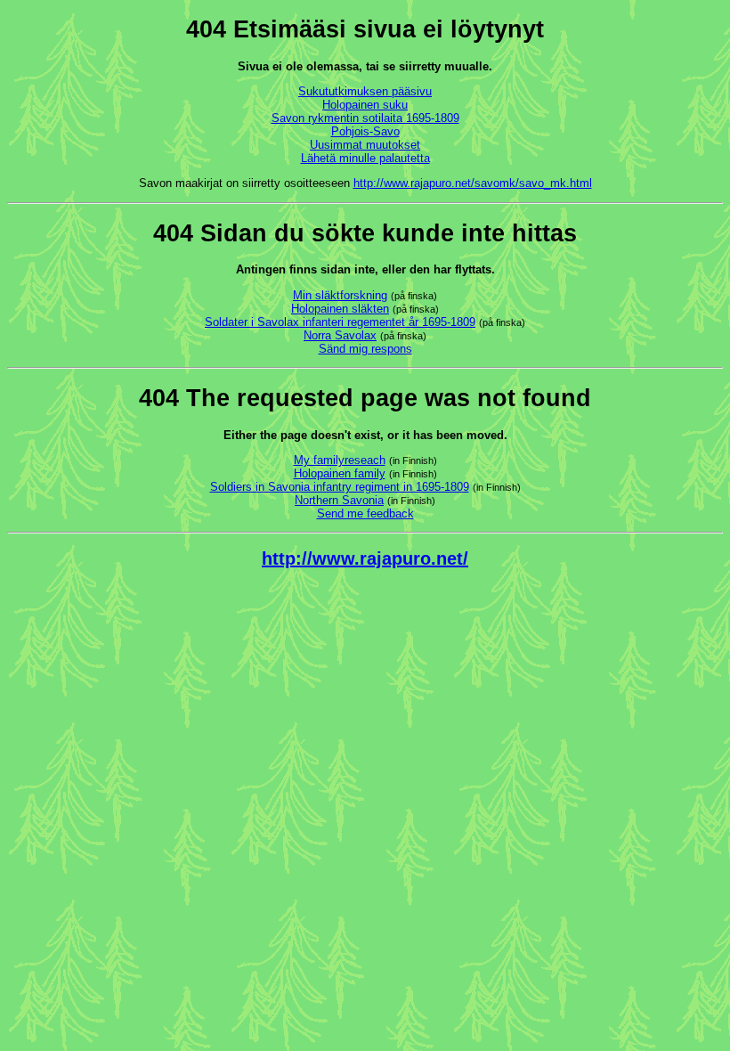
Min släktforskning (340, 295)
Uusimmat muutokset (365, 144)
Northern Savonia (339, 500)
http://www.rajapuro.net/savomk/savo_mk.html (472, 183)
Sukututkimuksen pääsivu (365, 91)
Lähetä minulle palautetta (365, 158)
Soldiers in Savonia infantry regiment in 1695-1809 (339, 486)
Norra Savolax (340, 335)
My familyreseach (339, 460)
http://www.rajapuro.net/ (365, 558)
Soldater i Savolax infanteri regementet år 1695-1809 (340, 322)
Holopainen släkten (340, 308)
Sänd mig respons (365, 348)
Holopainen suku (365, 104)
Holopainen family (339, 473)
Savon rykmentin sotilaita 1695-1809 (365, 118)
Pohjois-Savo (365, 131)
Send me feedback (365, 513)
